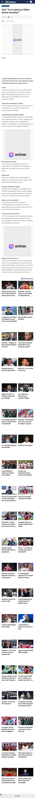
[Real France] (11, 2)
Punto (3, 21)
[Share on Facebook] (6, 17)
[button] (3, 2)
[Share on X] (8, 17)
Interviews (5, 6)
